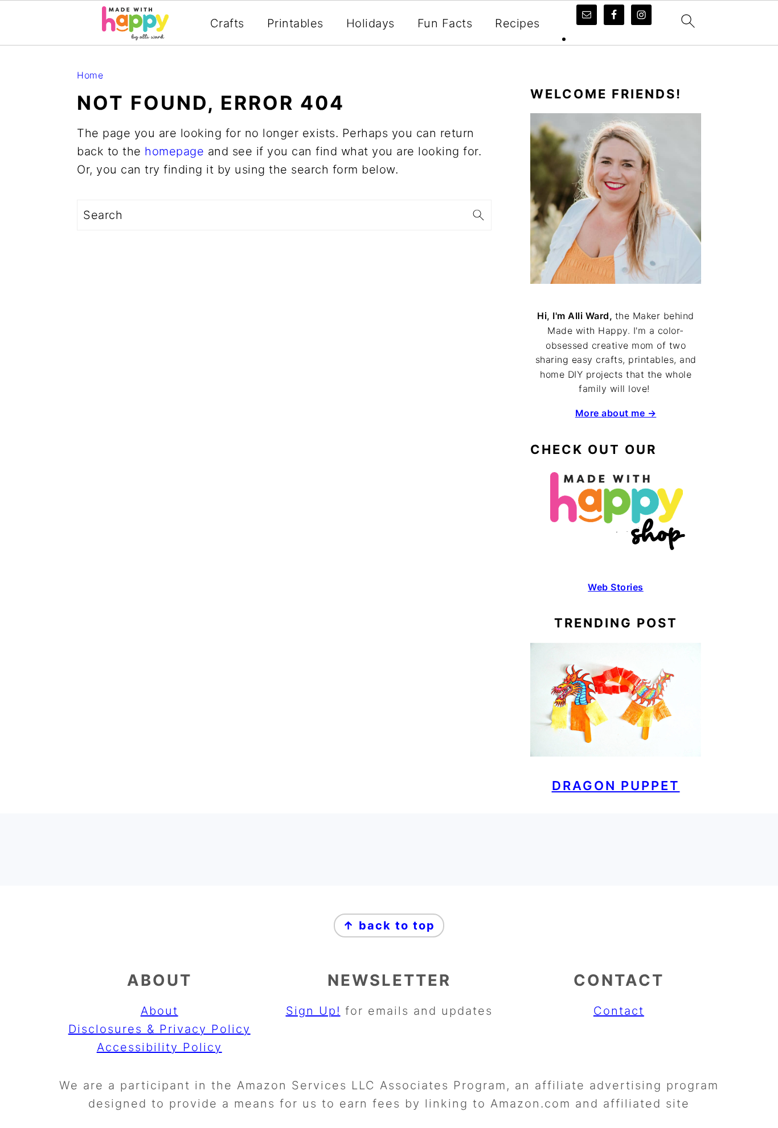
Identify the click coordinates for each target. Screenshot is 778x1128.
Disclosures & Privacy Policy (159, 1029)
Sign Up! (313, 1011)
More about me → (616, 413)
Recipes (517, 23)
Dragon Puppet (616, 785)
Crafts (227, 23)
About (159, 1011)
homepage (174, 151)
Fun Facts (445, 23)
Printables (295, 23)
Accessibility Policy (159, 1047)
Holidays (370, 23)
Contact (618, 1011)
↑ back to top (389, 925)
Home (90, 75)
